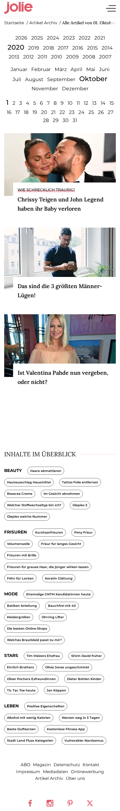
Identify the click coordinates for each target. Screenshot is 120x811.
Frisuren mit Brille (21, 555)
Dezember (75, 88)
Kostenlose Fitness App (66, 729)
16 (9, 112)
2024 (53, 38)
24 (81, 112)
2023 (69, 38)
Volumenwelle (18, 544)
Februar (41, 69)
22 (62, 112)
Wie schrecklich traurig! (46, 189)
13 (94, 103)
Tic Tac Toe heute (21, 690)
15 (111, 103)
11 (78, 103)
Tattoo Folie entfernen (80, 482)
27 (110, 112)
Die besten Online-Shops (27, 628)
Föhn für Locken (20, 578)
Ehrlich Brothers (20, 667)
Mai (90, 69)
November (45, 88)
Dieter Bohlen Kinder (84, 679)
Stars (11, 655)
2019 (33, 48)
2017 (63, 48)
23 (72, 112)
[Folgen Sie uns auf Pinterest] (70, 803)
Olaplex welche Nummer (27, 516)
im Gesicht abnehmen (62, 494)
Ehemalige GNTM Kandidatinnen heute (58, 594)
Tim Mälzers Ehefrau (43, 656)
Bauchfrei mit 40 (62, 606)
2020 (16, 47)
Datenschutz (67, 764)
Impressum (28, 771)
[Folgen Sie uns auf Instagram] (50, 803)
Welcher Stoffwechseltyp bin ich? (34, 505)
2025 (37, 38)
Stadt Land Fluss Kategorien (30, 740)
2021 (99, 38)
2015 (92, 48)
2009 (72, 57)
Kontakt (91, 764)
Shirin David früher (86, 656)
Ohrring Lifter (53, 617)
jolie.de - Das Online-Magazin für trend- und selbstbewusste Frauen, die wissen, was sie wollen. (18, 8)
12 (86, 103)
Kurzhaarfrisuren (49, 532)
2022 (84, 38)
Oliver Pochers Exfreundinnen (31, 679)
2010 (56, 57)
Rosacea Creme (19, 494)
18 (26, 112)
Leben (11, 705)
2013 (14, 57)
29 (56, 120)
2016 (77, 48)
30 (66, 120)
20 (44, 112)
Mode (11, 593)
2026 (21, 38)
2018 (48, 48)
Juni (104, 69)
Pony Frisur (83, 532)
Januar (19, 69)
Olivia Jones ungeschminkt (67, 667)
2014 (107, 48)
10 (70, 103)
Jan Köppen (56, 690)
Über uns (75, 778)
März (61, 69)
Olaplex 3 (80, 505)
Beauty (13, 470)
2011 (42, 57)
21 (53, 112)
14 (102, 103)
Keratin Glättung (59, 578)
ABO (25, 764)
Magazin (42, 764)
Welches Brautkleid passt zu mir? (34, 640)
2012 (28, 57)
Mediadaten (55, 771)
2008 (89, 57)
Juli (17, 79)
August (34, 79)
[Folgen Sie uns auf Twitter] (89, 803)
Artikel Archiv (49, 778)
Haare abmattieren (45, 471)
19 (34, 112)
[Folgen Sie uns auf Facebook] (30, 803)
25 (91, 112)
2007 (105, 57)
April (76, 69)
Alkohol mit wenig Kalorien (29, 718)
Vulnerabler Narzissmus (84, 740)
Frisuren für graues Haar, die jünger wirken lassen (48, 567)
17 (17, 112)
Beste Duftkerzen (21, 729)
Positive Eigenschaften (45, 706)
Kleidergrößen (18, 617)
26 (101, 112)
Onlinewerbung (87, 771)
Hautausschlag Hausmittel (29, 482)
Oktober (93, 79)
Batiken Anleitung (22, 606)
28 (46, 120)
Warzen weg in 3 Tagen (81, 718)
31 (75, 120)
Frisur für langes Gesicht (61, 544)
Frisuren (15, 532)
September (61, 79)
